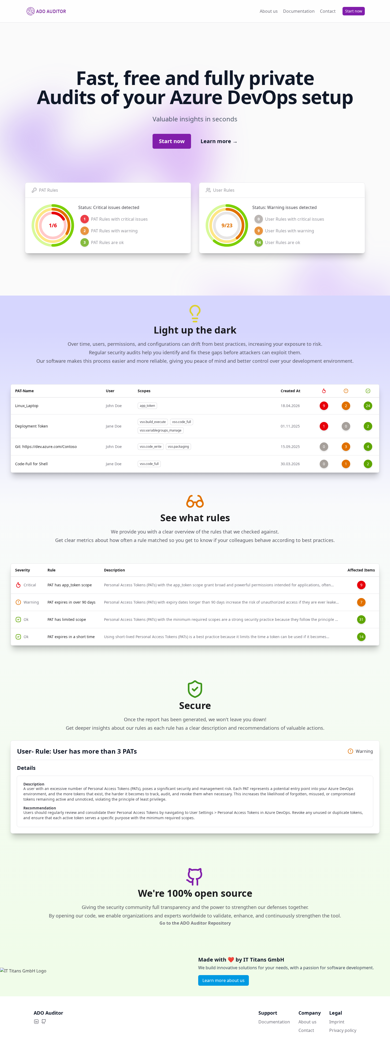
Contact (306, 1030)
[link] (132, 219)
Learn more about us (223, 980)
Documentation (274, 1022)
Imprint (336, 1022)
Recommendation (39, 808)
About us (307, 1022)
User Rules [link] (224, 190)
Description (33, 784)
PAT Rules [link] (48, 190)
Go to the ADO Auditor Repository (195, 923)
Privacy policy (342, 1030)
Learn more (219, 141)
